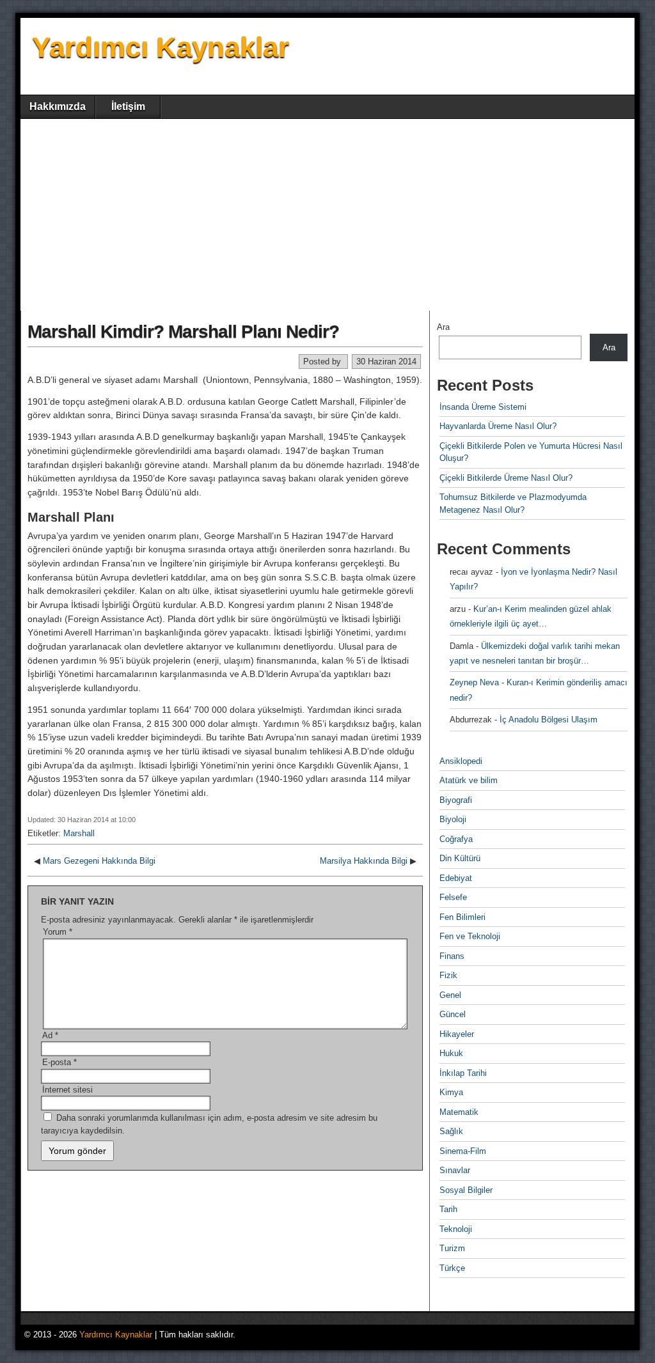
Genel (450, 995)
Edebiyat (455, 878)
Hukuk (451, 1053)
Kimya (451, 1092)
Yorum (57, 932)
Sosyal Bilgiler (466, 1190)
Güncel (452, 1014)
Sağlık (451, 1131)
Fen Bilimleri (462, 917)
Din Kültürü (459, 858)
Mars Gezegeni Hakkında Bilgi (99, 861)
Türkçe (452, 1268)
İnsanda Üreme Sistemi (482, 407)
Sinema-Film (462, 1151)
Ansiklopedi (460, 761)
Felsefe (453, 897)
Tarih (448, 1209)
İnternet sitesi (67, 1089)
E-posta (59, 1062)
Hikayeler (456, 1034)
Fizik (448, 975)
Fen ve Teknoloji (469, 936)
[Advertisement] (327, 214)
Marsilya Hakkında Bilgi (363, 861)
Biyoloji (452, 819)
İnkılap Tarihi (463, 1073)
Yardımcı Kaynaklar (160, 47)
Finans (451, 956)
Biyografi (455, 800)
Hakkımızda (57, 106)
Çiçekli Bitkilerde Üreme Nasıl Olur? (505, 478)
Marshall (79, 833)
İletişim (128, 106)
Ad (50, 1035)
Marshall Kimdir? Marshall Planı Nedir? (183, 331)
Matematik (458, 1112)
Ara (443, 327)
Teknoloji (455, 1229)
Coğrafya (456, 839)
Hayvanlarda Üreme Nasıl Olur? (497, 426)
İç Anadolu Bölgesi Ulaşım (548, 719)
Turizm (452, 1248)
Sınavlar (454, 1170)
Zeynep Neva (474, 682)
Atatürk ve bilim (468, 780)
